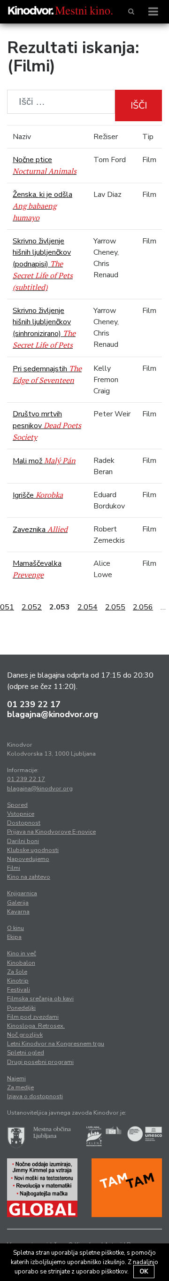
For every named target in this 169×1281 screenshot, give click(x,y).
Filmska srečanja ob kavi (40, 998)
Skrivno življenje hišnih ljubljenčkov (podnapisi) (43, 264)
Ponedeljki (21, 1008)
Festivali (18, 989)
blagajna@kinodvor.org (52, 714)
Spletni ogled (25, 1052)
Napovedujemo (28, 859)
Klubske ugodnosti (33, 850)
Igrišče (38, 495)
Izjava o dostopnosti (35, 1096)
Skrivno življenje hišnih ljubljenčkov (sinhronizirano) (44, 327)
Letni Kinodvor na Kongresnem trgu (55, 1043)
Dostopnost (23, 823)
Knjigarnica (22, 893)
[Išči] (131, 12)
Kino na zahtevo (28, 877)
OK (143, 1271)
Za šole (17, 972)
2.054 (87, 607)
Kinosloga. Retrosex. (36, 1026)
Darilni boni (23, 841)
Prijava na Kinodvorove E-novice (51, 832)
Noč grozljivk (25, 1035)
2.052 (32, 607)
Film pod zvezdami (33, 1017)
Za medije (20, 1087)
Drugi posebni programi (40, 1062)
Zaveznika (40, 529)
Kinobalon (21, 963)
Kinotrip (18, 980)
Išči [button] (139, 105)
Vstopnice (20, 814)
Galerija (18, 902)
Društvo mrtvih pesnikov (47, 425)
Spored (17, 805)
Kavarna (18, 911)
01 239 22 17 (34, 704)
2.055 (115, 607)
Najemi (16, 1078)
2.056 (143, 607)
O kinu (15, 928)
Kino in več (21, 953)
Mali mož (44, 461)
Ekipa (14, 937)
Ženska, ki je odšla (42, 206)
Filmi (13, 868)
